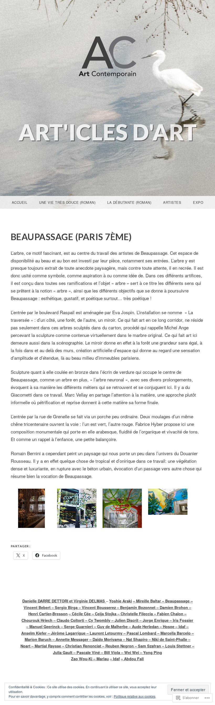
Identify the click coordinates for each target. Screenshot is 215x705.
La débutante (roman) (129, 202)
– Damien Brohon (171, 607)
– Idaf (115, 658)
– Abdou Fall (132, 658)
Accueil (20, 202)
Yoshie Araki (120, 601)
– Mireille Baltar (147, 601)
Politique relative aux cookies (134, 696)
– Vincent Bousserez (97, 607)
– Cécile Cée (80, 613)
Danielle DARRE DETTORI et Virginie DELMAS (64, 601)
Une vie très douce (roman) (67, 202)
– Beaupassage (175, 601)
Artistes (172, 202)
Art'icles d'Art (107, 132)
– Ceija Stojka (103, 613)
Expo (198, 202)
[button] (31, 509)
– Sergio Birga (64, 607)
